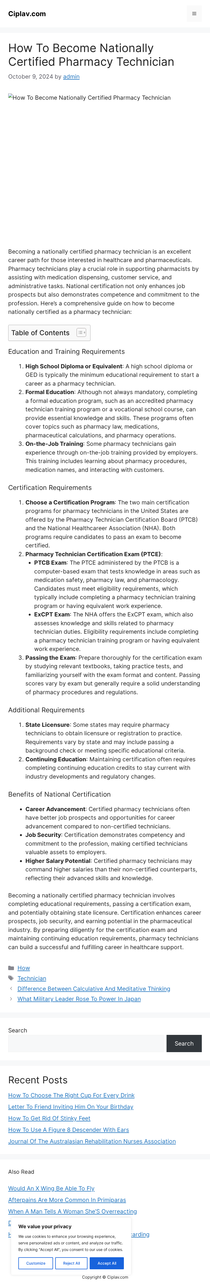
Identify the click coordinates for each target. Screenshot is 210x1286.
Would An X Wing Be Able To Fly (51, 1188)
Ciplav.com (27, 14)
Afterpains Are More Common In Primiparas (67, 1199)
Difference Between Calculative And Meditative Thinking (94, 988)
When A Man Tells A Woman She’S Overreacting (72, 1211)
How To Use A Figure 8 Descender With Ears (68, 1129)
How (24, 968)
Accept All (107, 1263)
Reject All (71, 1263)
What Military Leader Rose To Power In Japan (79, 998)
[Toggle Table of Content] (78, 332)
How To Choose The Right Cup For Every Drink (71, 1095)
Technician (32, 978)
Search (17, 1030)
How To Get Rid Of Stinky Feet (49, 1118)
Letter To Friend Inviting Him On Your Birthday (70, 1106)
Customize (35, 1263)
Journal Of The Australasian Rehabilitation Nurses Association (92, 1141)
